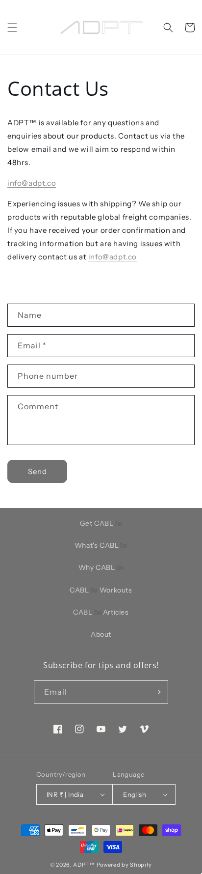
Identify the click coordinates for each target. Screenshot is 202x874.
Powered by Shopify (124, 864)
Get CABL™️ (101, 523)
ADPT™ (84, 864)
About (101, 634)
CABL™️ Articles (100, 612)
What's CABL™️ (101, 545)
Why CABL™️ (101, 567)
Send (37, 471)
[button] (12, 27)
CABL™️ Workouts (101, 590)
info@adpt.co (31, 183)
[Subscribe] (157, 692)
